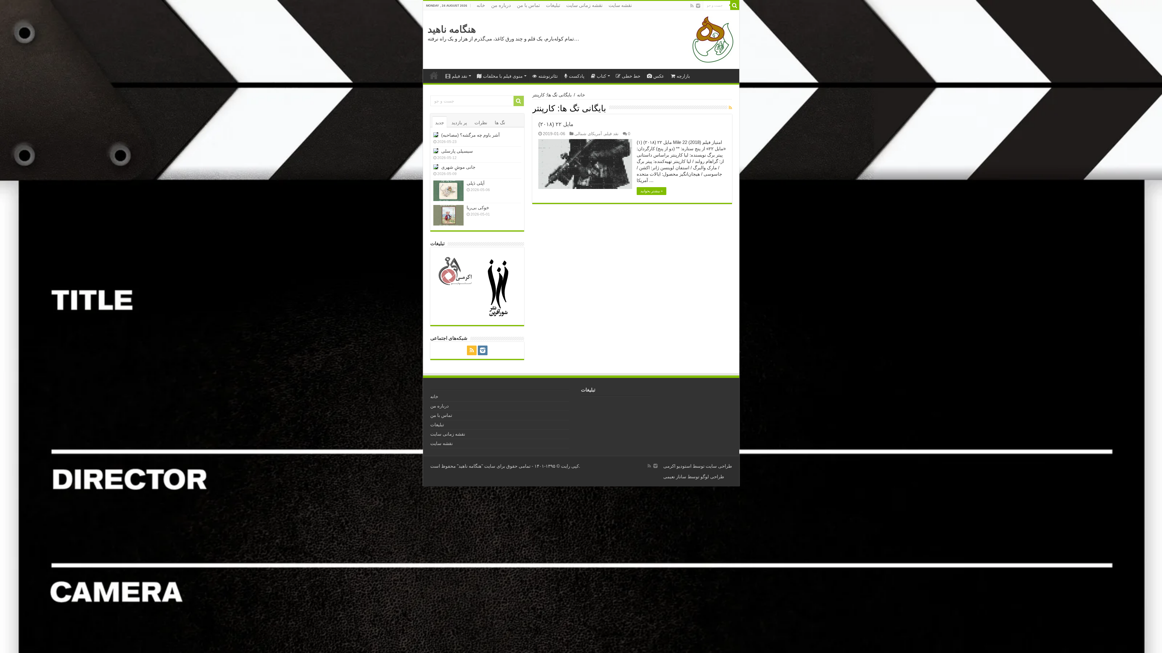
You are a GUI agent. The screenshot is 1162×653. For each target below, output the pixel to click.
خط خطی (631, 76)
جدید (439, 122)
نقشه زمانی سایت (584, 5)
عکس (658, 76)
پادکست (576, 76)
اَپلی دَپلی (475, 183)
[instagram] (698, 5)
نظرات (480, 122)
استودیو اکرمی (677, 466)
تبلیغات (553, 5)
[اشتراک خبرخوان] (730, 107)
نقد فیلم (459, 76)
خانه (481, 5)
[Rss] (692, 5)
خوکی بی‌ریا (478, 207)
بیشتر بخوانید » (651, 191)
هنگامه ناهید (452, 29)
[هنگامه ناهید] (711, 39)
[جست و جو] (734, 5)
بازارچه (683, 76)
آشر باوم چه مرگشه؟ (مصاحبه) (470, 135)
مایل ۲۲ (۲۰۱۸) (555, 124)
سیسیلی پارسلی (457, 151)
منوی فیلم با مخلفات (503, 76)
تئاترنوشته (548, 76)
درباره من (501, 5)
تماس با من (528, 5)
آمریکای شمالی (588, 133)
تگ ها (500, 122)
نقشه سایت (620, 5)
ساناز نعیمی (674, 476)
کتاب (601, 76)
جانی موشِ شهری (458, 167)
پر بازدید (459, 122)
